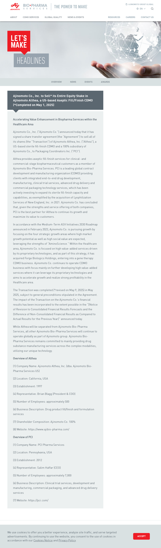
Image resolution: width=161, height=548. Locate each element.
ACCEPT (141, 536)
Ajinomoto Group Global (141, 4)
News (73, 81)
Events (88, 81)
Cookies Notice (43, 540)
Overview (56, 81)
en (141, 8)
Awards (105, 81)
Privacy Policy (67, 540)
